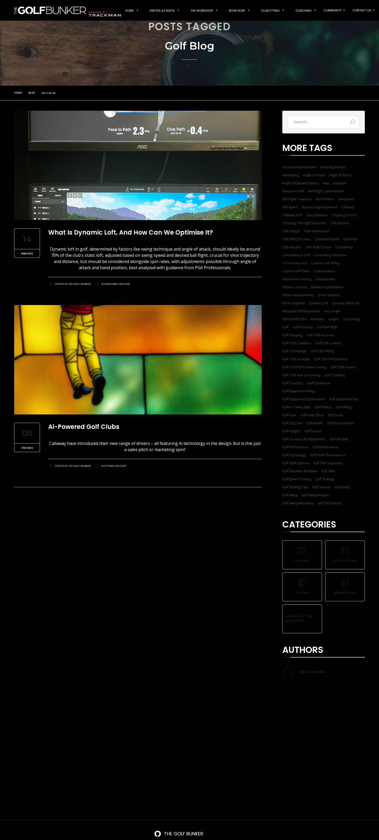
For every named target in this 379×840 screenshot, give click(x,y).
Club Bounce (340, 223)
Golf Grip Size (292, 423)
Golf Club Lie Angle (296, 359)
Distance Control (294, 287)
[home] (65, 10)
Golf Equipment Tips (344, 399)
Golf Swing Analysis (315, 495)
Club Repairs (291, 247)
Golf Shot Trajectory (327, 463)
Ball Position (325, 199)
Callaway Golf (292, 215)
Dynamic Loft (318, 303)
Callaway (347, 207)
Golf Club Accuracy (320, 335)
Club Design (291, 231)
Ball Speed (346, 199)
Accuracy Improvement (299, 167)
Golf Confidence (319, 383)
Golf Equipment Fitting (298, 391)
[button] (129, 10)
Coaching (110, 283)
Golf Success (321, 487)
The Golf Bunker (79, 283)
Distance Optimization (327, 287)
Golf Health (314, 423)
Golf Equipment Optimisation (303, 399)
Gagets (333, 319)
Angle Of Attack (340, 175)
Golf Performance (295, 447)
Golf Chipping (292, 335)
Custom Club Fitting (325, 263)
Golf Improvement (340, 423)
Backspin (340, 183)
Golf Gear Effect (312, 415)
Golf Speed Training (296, 479)
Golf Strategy (324, 479)
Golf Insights (291, 431)
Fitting (108, 465)
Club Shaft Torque (318, 247)
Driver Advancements (298, 295)
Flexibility (317, 319)
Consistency (344, 247)
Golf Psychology (294, 455)
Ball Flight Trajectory (297, 199)
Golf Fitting (343, 407)
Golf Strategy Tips (295, 487)
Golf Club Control (328, 343)
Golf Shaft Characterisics (327, 455)
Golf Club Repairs (343, 367)
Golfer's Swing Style (296, 407)
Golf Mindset (338, 439)
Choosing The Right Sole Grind (304, 223)
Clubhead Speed (327, 239)
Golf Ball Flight (327, 327)
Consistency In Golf (296, 255)
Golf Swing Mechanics (298, 503)
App (326, 183)
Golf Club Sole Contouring (301, 375)
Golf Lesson (313, 431)
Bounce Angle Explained (319, 207)
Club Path (350, 239)
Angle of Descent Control (300, 183)
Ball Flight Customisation (326, 191)
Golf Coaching (334, 375)
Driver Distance (329, 295)
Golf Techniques (329, 503)
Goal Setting (351, 319)
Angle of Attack (314, 175)
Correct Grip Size (294, 263)
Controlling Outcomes (330, 255)
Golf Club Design (294, 351)
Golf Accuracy (303, 327)
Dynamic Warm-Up (346, 303)
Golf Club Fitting (322, 351)
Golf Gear (289, 415)
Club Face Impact (316, 231)
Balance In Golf (293, 191)
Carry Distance (317, 215)
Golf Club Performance (331, 359)
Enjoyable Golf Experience (301, 311)
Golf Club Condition (296, 343)
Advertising (290, 175)
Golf (285, 327)
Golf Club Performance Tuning (304, 367)
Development (325, 279)
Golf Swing (342, 487)
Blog (31, 92)
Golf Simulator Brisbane (299, 471)
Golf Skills (328, 471)
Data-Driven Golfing (296, 279)
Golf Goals (335, 415)
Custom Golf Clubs (296, 271)
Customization (324, 271)
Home (18, 92)
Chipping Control (344, 215)
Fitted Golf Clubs (294, 319)
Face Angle (332, 311)
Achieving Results (332, 167)
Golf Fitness (323, 407)
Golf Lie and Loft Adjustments (303, 439)
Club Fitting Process (296, 239)
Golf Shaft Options (295, 463)
